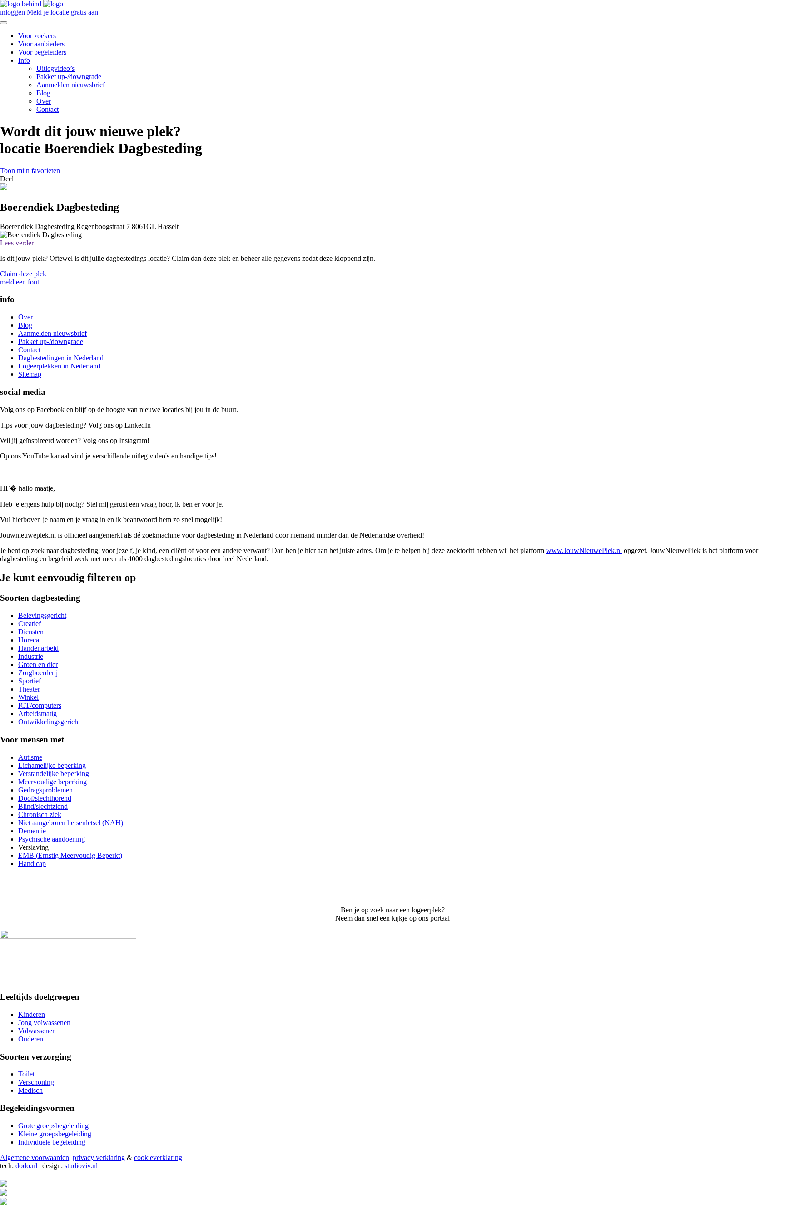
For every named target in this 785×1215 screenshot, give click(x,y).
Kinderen (31, 1014)
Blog (43, 93)
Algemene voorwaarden (34, 1157)
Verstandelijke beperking (53, 773)
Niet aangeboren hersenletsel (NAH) (70, 823)
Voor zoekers (37, 36)
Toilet (26, 1074)
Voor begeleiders (42, 52)
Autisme (30, 757)
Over (43, 101)
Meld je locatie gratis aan (62, 12)
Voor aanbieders (41, 44)
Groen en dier (38, 664)
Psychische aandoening (51, 839)
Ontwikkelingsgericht (49, 722)
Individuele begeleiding (51, 1142)
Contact (47, 109)
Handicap (32, 863)
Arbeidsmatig (37, 713)
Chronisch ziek (39, 814)
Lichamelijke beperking (52, 765)
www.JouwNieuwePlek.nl (584, 550)
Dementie (32, 831)
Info (24, 60)
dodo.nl (26, 1166)
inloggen (12, 12)
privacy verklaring (99, 1157)
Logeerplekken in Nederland (59, 366)
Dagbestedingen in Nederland (61, 358)
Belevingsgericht (42, 615)
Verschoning (36, 1082)
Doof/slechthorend (44, 798)
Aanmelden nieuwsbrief (70, 85)
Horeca (28, 640)
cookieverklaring (158, 1157)
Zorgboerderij (38, 673)
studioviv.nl (81, 1166)
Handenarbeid (38, 648)
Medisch (30, 1090)
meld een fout (19, 282)
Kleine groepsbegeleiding (54, 1134)
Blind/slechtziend (43, 806)
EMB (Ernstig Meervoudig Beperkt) (70, 855)
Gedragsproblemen (45, 790)
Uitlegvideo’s (55, 68)
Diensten (31, 632)
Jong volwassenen (44, 1022)
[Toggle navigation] (3, 22)
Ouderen (30, 1039)
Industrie (30, 656)
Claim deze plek (23, 274)
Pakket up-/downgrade (68, 76)
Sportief (29, 681)
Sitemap (29, 374)
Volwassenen (37, 1031)
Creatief (29, 623)
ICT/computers (39, 705)
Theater (29, 689)
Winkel (28, 697)
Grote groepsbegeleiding (53, 1126)
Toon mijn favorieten (30, 170)
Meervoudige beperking (52, 782)
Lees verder (17, 243)
